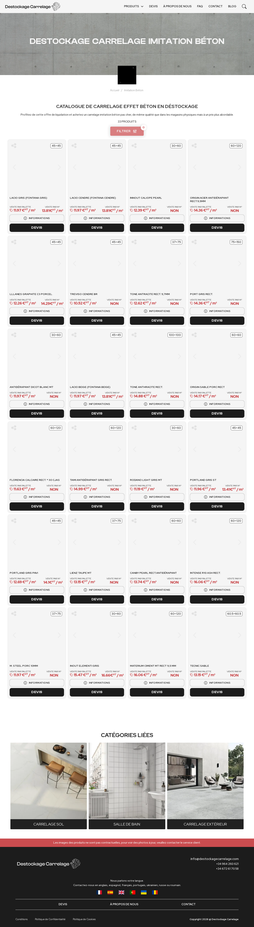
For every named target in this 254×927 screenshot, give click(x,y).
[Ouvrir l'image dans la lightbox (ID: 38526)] (25, 263)
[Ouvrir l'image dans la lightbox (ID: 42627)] (37, 449)
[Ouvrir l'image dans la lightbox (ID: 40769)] (143, 167)
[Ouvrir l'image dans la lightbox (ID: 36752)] (161, 635)
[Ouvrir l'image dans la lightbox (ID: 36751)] (152, 635)
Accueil (114, 90)
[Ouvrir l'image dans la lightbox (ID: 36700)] (97, 635)
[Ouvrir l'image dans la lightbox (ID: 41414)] (97, 449)
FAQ (200, 6)
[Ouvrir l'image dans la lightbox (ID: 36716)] (217, 542)
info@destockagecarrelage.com (215, 859)
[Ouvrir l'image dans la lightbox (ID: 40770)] (170, 167)
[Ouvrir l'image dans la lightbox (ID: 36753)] (170, 635)
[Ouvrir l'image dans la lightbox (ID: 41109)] (37, 167)
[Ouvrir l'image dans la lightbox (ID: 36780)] (217, 356)
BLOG (232, 6)
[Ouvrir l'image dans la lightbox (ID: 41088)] (83, 167)
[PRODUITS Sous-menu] (142, 6)
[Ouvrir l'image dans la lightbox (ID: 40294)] (25, 635)
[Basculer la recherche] (244, 6)
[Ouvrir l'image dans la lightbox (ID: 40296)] (47, 635)
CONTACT (215, 6)
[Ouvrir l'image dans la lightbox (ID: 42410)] (230, 449)
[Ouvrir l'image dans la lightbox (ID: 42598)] (110, 263)
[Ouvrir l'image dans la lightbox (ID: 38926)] (170, 263)
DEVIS (153, 6)
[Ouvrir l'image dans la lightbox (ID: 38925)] (143, 263)
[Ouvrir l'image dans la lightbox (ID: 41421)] (146, 449)
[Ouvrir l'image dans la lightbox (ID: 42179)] (36, 263)
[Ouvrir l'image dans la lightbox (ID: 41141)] (157, 356)
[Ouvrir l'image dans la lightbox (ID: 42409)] (203, 449)
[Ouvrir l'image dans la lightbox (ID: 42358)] (230, 263)
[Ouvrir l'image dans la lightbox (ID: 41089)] (110, 167)
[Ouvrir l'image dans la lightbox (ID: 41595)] (143, 542)
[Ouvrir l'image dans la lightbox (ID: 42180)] (47, 263)
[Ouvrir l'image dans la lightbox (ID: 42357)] (203, 263)
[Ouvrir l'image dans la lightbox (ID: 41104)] (90, 356)
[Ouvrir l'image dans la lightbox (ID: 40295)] (36, 635)
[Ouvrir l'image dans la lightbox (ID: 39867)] (210, 635)
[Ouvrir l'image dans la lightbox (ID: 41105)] (103, 356)
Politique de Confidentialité (50, 919)
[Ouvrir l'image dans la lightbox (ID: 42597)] (83, 263)
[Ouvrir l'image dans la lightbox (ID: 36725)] (97, 542)
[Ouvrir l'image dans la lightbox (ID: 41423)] (168, 449)
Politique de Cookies (84, 919)
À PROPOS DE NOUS (177, 6)
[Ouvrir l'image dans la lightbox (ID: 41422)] (157, 449)
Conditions (21, 919)
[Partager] (13, 145)
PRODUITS (131, 6)
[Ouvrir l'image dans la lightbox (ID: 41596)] (170, 542)
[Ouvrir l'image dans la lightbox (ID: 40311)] (37, 356)
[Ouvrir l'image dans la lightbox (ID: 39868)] (224, 635)
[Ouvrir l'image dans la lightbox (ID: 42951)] (217, 167)
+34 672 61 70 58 (227, 869)
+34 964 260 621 (227, 864)
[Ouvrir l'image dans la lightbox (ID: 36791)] (37, 542)
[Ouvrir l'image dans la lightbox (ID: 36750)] (143, 635)
